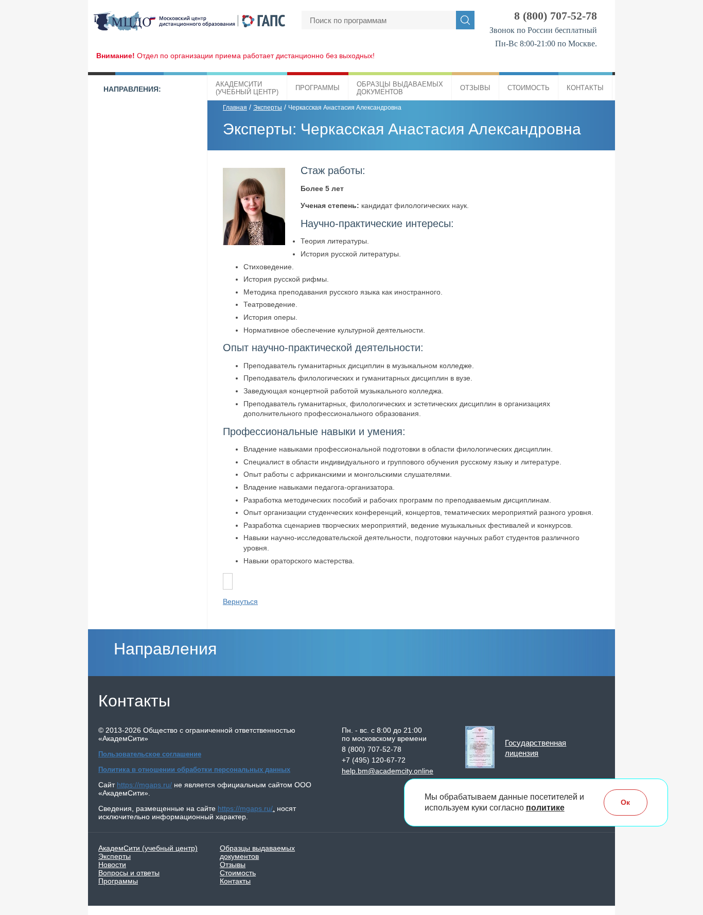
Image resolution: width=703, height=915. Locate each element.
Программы (317, 88)
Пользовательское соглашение (149, 754)
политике (545, 808)
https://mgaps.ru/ (144, 785)
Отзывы (475, 88)
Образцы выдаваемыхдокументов (400, 88)
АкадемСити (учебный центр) (148, 848)
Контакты (585, 88)
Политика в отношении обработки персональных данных (194, 769)
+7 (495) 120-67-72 (374, 760)
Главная (235, 107)
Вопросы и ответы (129, 873)
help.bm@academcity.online (387, 771)
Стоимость (528, 88)
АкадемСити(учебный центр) (247, 88)
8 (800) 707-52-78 (555, 15)
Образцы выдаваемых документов (257, 852)
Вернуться (240, 601)
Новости (112, 864)
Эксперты (267, 107)
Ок (625, 802)
